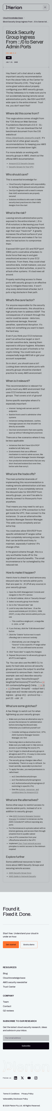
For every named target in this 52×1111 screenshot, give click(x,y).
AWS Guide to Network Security (22, 876)
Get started (11, 945)
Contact (7, 1006)
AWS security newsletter (15, 982)
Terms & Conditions (11, 1094)
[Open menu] (45, 7)
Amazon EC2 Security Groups (21, 164)
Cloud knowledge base (14, 978)
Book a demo (28, 945)
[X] (22, 1078)
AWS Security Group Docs (20, 873)
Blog (5, 973)
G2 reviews (8, 1011)
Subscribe (26, 1046)
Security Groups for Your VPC (21, 167)
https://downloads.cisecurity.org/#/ (23, 138)
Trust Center (9, 987)
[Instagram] (35, 1078)
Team (6, 1002)
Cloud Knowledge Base (13, 18)
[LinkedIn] (15, 1078)
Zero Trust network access (29, 843)
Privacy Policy (27, 1094)
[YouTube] (29, 1078)
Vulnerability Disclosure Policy (15, 1099)
